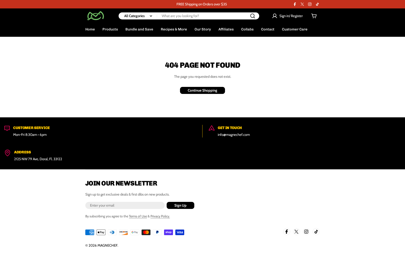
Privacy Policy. (160, 216)
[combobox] (189, 15)
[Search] (252, 16)
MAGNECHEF (107, 245)
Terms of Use (138, 216)
